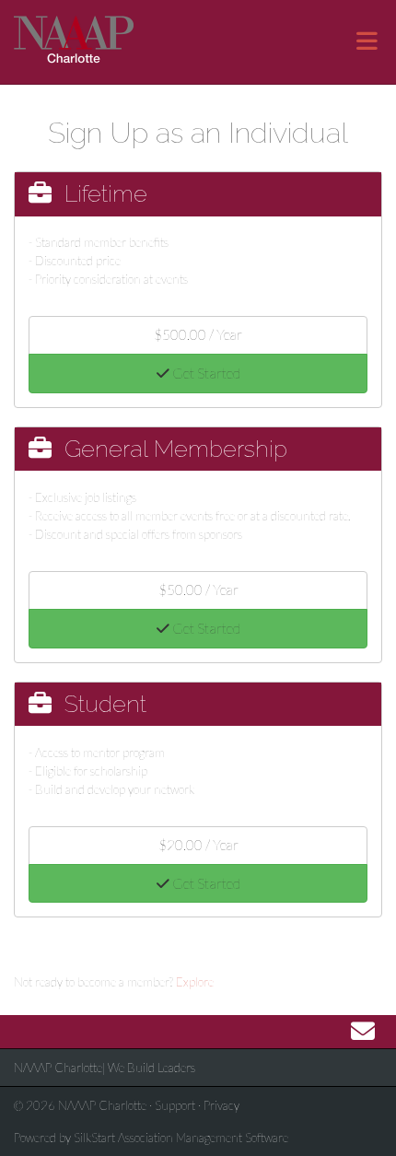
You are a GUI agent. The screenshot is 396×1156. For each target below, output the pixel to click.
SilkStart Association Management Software (181, 1137)
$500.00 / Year (198, 334)
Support (175, 1105)
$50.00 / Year (198, 589)
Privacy (221, 1105)
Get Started (204, 373)
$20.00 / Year (198, 844)
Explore (195, 982)
